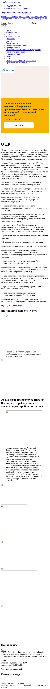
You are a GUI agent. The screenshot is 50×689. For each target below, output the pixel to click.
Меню (4, 26)
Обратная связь (12, 43)
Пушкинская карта (13, 54)
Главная (9, 30)
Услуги (9, 41)
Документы (10, 39)
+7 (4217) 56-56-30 (13, 6)
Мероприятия (11, 32)
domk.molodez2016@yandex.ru (18, 8)
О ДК (8, 34)
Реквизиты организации (16, 52)
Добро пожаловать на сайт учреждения (17, 12)
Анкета (9, 56)
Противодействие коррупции (18, 63)
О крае (8, 58)
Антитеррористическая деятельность (21, 61)
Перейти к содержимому (11, 2)
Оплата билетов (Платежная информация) (23, 50)
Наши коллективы (13, 36)
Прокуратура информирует (17, 45)
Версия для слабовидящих (12, 305)
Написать (18, 125)
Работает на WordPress (11, 685)
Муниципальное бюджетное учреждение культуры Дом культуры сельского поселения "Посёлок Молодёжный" (24, 18)
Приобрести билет (13, 47)
